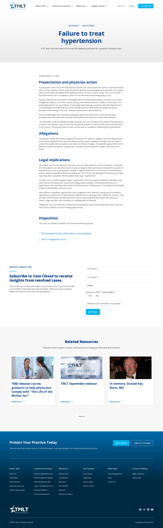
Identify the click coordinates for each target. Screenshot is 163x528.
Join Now (93, 311)
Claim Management (115, 474)
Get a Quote (121, 443)
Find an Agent (88, 482)
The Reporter (63, 486)
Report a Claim (88, 486)
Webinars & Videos (65, 494)
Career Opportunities (17, 490)
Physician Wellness (40, 490)
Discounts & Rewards (41, 494)
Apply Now (87, 478)
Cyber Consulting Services (43, 486)
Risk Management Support (43, 478)
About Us (13, 474)
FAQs (110, 478)
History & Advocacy (17, 486)
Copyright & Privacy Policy (144, 522)
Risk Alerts (62, 482)
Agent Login (136, 478)
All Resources (63, 474)
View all (81, 416)
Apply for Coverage (142, 443)
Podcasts (62, 490)
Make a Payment (138, 474)
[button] (42, 6)
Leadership (14, 478)
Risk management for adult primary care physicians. (66, 233)
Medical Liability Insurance (43, 474)
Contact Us (112, 482)
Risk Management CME (42, 482)
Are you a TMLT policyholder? (101, 292)
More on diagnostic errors (53, 239)
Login (131, 6)
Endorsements (15, 482)
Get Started (146, 6)
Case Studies (63, 478)
